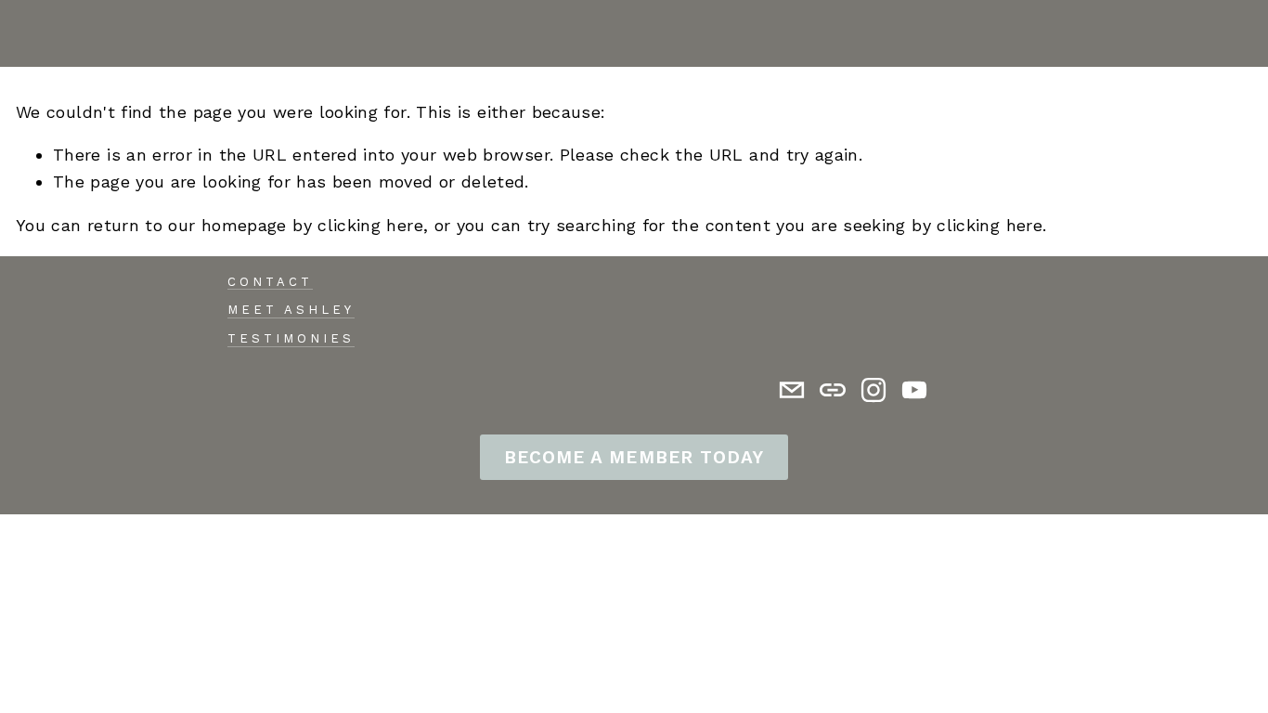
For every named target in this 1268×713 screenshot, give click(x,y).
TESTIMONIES (291, 338)
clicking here (370, 225)
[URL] (833, 390)
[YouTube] (914, 390)
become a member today (633, 457)
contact (270, 282)
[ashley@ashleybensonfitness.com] (792, 390)
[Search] (24, 33)
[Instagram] (873, 390)
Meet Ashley (291, 310)
